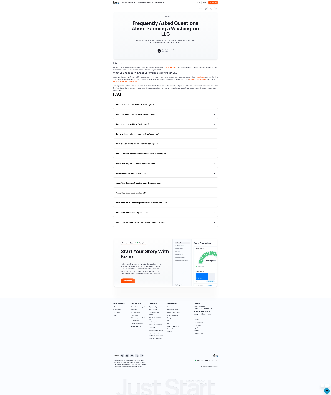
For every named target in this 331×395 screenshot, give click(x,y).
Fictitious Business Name (156, 336)
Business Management (144, 2)
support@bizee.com (203, 314)
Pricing (169, 318)
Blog (168, 320)
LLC (114, 307)
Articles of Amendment (155, 325)
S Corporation (117, 309)
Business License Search (156, 330)
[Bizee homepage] (116, 2)
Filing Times (134, 309)
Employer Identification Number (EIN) (125, 81)
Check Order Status (172, 315)
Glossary (196, 330)
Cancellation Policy (199, 322)
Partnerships (170, 329)
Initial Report (201, 77)
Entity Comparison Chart (138, 318)
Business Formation (128, 2)
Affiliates (169, 331)
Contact (196, 319)
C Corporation (117, 312)
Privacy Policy (198, 325)
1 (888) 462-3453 (202, 312)
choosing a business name (197, 79)
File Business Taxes (154, 333)
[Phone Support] (199, 2)
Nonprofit (115, 315)
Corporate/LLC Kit (136, 326)
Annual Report (153, 309)
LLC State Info (135, 320)
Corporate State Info (136, 323)
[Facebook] (127, 355)
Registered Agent (154, 307)
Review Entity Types (172, 309)
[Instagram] (122, 355)
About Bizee (158, 2)
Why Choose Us (135, 312)
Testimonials (134, 315)
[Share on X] (211, 8)
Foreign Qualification (154, 322)
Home (168, 307)
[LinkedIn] (137, 355)
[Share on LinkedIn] (206, 8)
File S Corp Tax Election (155, 338)
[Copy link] (216, 8)
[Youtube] (142, 355)
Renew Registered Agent (138, 307)
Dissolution (152, 327)
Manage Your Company (173, 312)
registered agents (171, 67)
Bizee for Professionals (173, 326)
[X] (132, 355)
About (168, 323)
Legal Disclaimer (198, 328)
